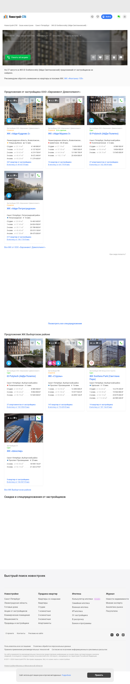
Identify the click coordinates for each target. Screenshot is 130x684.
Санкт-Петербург (42, 25)
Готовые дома (11, 607)
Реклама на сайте (35, 633)
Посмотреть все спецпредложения (65, 323)
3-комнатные (44, 619)
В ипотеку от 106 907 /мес (18, 482)
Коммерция (44, 35)
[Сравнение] (93, 57)
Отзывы (57, 35)
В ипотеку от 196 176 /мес (18, 239)
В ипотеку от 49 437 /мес (17, 165)
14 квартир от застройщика (101, 405)
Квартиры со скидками (49, 599)
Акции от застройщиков (15, 611)
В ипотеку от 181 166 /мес (101, 407)
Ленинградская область (15, 603)
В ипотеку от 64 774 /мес (59, 165)
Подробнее (66, 675)
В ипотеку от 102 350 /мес (101, 165)
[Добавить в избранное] (100, 57)
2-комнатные (44, 615)
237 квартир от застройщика (19, 162)
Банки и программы (81, 623)
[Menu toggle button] (124, 16)
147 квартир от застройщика (60, 405)
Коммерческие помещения (17, 615)
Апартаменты (44, 623)
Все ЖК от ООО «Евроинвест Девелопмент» (25, 247)
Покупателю (112, 611)
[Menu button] (119, 16)
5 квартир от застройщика (18, 479)
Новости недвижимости (117, 599)
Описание (9, 35)
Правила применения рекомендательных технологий (26, 650)
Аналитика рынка (114, 607)
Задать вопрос (71, 35)
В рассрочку (78, 619)
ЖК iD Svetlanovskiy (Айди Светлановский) (68, 25)
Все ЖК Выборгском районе (17, 490)
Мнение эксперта (114, 603)
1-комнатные (44, 611)
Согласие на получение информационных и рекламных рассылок (79, 650)
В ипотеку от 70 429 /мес (59, 407)
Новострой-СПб (10, 25)
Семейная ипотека (81, 603)
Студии (41, 607)
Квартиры (43, 603)
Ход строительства (25, 35)
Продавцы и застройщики (16, 623)
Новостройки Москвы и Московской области (23, 666)
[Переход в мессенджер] (123, 634)
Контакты (21, 633)
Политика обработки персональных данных (52, 646)
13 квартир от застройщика (59, 162)
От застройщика (80, 615)
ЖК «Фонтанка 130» (73, 78)
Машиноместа (11, 619)
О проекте (10, 633)
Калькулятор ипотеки (86, 599)
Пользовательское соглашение (17, 646)
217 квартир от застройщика (19, 237)
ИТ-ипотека (77, 611)
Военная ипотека (80, 607)
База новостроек (26, 25)
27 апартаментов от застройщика (104, 162)
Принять (99, 675)
